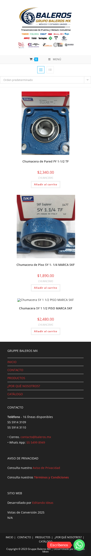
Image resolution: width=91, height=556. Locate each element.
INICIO (12, 362)
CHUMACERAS (45, 178)
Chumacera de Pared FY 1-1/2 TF (45, 161)
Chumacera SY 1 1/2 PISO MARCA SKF (45, 308)
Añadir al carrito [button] (45, 184)
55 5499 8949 (35, 442)
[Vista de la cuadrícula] (40, 69)
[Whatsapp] (79, 545)
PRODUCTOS (16, 378)
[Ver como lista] (50, 69)
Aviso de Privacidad (46, 468)
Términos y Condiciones (51, 477)
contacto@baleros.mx (36, 437)
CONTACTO (15, 370)
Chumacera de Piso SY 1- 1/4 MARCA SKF (45, 265)
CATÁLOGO (15, 394)
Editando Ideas (42, 503)
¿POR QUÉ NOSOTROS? (23, 386)
